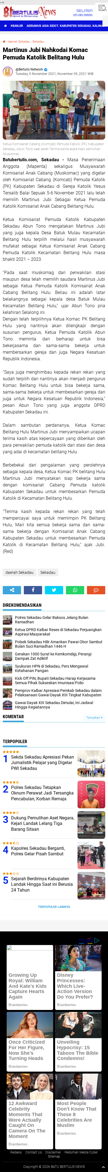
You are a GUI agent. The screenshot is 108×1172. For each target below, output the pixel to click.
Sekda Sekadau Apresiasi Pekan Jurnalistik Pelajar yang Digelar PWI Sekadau (42, 762)
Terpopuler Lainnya (54, 907)
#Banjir (17, 26)
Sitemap (54, 1156)
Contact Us (33, 1152)
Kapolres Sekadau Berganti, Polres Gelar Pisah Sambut (38, 851)
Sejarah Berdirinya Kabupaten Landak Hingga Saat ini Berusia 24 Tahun (42, 884)
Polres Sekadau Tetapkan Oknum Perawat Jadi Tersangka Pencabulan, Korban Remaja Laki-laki (42, 796)
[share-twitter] (54, 590)
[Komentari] (96, 590)
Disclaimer (53, 1152)
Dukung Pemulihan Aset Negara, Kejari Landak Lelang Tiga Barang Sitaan (42, 823)
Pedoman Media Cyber (81, 1152)
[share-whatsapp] (75, 590)
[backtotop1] (103, 1167)
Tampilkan (93, 718)
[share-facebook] (33, 590)
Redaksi (16, 1152)
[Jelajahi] (101, 8)
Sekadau (38, 41)
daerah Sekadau (19, 41)
